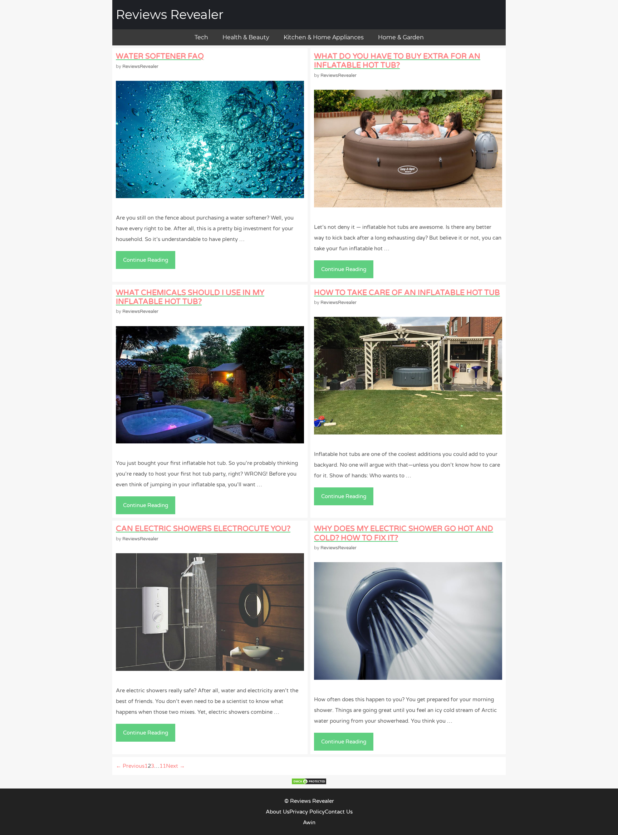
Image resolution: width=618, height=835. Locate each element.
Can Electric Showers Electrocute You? (203, 528)
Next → (175, 766)
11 (163, 766)
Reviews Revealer (170, 14)
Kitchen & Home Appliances (324, 37)
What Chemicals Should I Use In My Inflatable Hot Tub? (190, 297)
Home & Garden (401, 37)
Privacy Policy (307, 812)
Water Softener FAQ (160, 56)
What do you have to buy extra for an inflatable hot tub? (397, 61)
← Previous (130, 766)
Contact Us (339, 812)
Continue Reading (148, 263)
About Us (277, 812)
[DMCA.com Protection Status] (309, 783)
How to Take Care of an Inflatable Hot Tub (407, 292)
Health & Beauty (245, 37)
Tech (201, 37)
